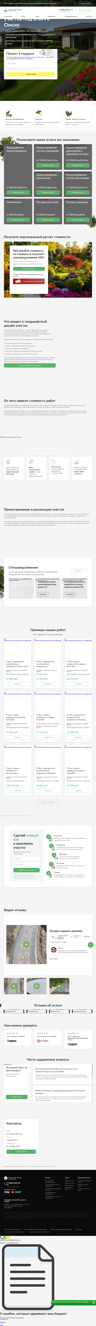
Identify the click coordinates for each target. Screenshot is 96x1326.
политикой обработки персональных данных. (18, 69)
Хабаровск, (14, 1206)
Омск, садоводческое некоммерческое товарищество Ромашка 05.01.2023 (76, 717)
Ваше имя (18, 858)
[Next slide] (90, 945)
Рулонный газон (70, 1183)
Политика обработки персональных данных (35, 1229)
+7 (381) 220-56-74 (65, 9)
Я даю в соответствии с (25, 876)
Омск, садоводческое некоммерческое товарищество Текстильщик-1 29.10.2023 (45, 664)
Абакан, (20, 1206)
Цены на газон (69, 1180)
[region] (62, 1083)
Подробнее (29, 58)
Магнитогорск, (19, 1204)
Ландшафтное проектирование (50, 1181)
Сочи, (12, 1204)
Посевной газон (70, 1185)
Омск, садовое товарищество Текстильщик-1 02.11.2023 (12, 770)
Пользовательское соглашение (12, 1229)
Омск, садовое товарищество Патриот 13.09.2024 (76, 770)
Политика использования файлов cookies (61, 1229)
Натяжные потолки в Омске (84, 1189)
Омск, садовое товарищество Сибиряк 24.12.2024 (45, 717)
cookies (86, 1302)
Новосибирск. (8, 1207)
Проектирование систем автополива (52, 1197)
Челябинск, (7, 1204)
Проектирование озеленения (50, 1193)
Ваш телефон (12, 63)
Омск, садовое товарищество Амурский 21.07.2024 (15, 717)
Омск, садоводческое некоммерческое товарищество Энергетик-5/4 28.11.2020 (17, 664)
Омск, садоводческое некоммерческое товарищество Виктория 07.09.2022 (45, 770)
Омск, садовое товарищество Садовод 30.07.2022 (76, 663)
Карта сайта (78, 1229)
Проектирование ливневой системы (53, 1189)
